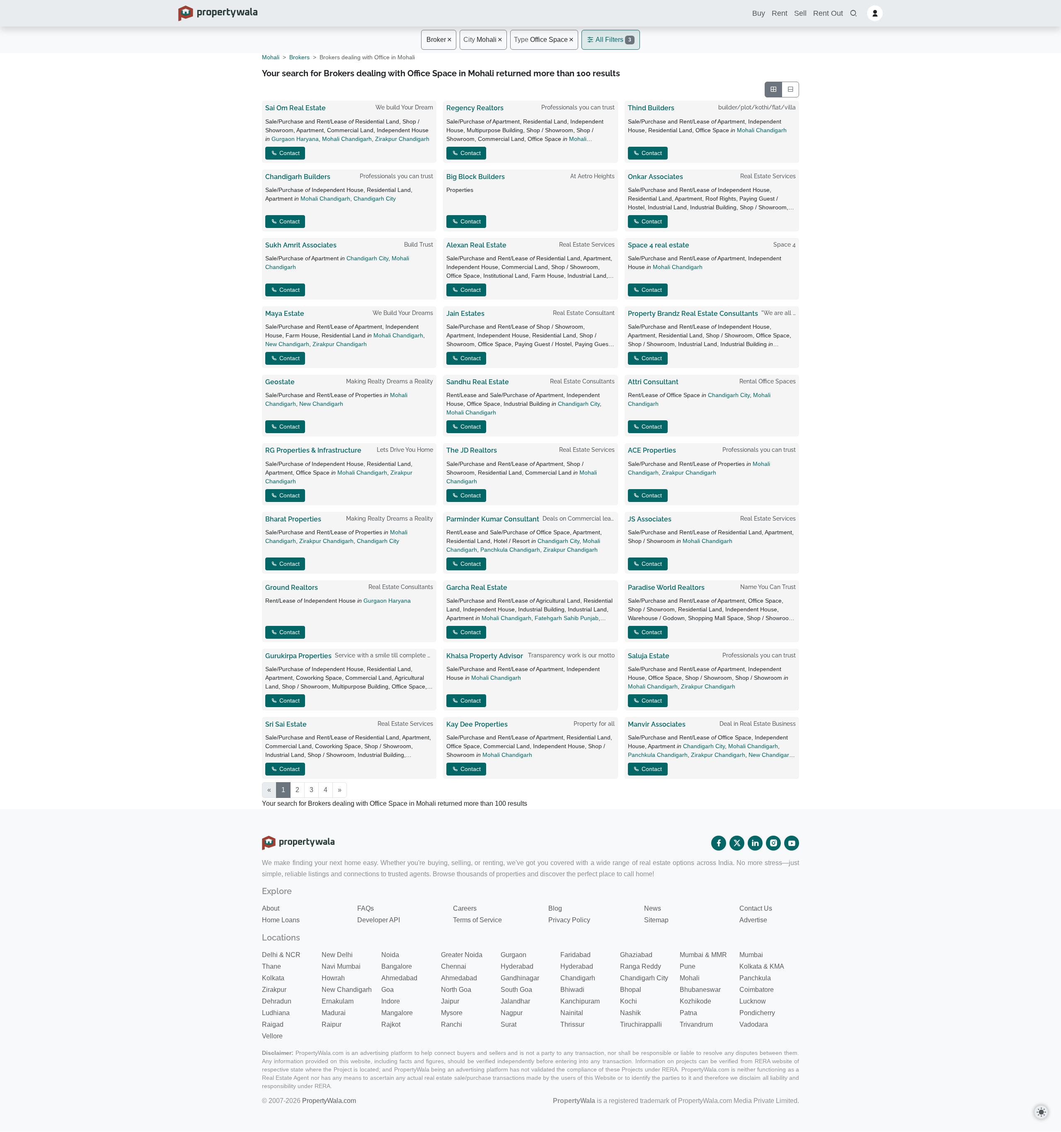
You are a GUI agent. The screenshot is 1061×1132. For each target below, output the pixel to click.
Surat (508, 1024)
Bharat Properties (293, 519)
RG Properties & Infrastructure (313, 450)
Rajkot (390, 1024)
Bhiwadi (572, 989)
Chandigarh (577, 978)
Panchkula (755, 978)
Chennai (453, 966)
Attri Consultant (653, 382)
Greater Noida (461, 954)
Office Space (541, 39)
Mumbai (751, 954)
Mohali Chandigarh (347, 139)
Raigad (272, 1024)
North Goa (456, 989)
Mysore (452, 1012)
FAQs (365, 908)
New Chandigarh (287, 344)
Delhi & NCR (281, 954)
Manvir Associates (657, 724)
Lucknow (752, 1001)
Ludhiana (276, 1012)
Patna (688, 1012)
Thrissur (572, 1024)
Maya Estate (284, 314)
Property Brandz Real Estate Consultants (693, 314)
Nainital (571, 1012)
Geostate (280, 382)
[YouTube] (791, 843)
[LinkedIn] (755, 843)
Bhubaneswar (700, 989)
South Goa (516, 989)
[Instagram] (773, 843)
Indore (390, 1001)
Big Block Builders (475, 177)
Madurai (334, 1012)
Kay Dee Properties (477, 724)
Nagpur (512, 1012)
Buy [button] (758, 13)
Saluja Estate (648, 656)
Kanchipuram (580, 1001)
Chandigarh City (375, 198)
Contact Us (755, 908)
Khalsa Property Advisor (484, 656)
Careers (465, 908)
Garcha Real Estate (476, 587)
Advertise (753, 920)
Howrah (333, 978)
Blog (555, 908)
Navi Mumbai (341, 966)
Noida (390, 954)
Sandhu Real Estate (477, 382)
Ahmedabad (399, 978)
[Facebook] (718, 843)
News (652, 908)
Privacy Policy (569, 920)
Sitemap (656, 920)
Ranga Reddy (640, 966)
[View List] (790, 89)
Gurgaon (513, 954)
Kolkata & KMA (761, 966)
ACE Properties (652, 450)
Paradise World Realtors (666, 587)
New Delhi (337, 954)
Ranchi (451, 1024)
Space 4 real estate (658, 245)
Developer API (378, 920)
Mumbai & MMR (703, 954)
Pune (687, 966)
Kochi (628, 1001)
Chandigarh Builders (297, 177)
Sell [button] (800, 13)
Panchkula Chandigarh (510, 549)
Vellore (272, 1036)
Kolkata (273, 978)
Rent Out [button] (828, 13)
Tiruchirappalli (641, 1024)
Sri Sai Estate (286, 724)
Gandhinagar (520, 978)
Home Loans (281, 920)
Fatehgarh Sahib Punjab (566, 618)
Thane (271, 966)
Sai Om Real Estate (295, 108)
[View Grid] (773, 89)
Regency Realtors (475, 108)
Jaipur (450, 1001)
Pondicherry (757, 1012)
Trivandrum (696, 1024)
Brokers (299, 57)
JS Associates (649, 519)
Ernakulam (338, 1001)
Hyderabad (517, 966)
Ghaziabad (636, 954)
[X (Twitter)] (736, 843)
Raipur (332, 1024)
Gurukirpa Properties (298, 656)
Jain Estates (465, 314)
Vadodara (753, 1024)
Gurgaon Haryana (295, 139)
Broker (436, 39)
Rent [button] (779, 13)
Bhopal (630, 989)
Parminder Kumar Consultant (492, 519)
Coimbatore (756, 989)
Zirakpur (274, 989)
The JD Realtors (471, 450)
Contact (289, 153)
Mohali (480, 39)
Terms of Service (477, 920)
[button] (853, 13)
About (270, 908)
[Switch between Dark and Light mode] (1041, 1112)
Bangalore (396, 966)
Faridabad (575, 954)
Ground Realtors (291, 587)
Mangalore (397, 1012)
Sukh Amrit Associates (301, 245)
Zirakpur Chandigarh (402, 139)
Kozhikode (695, 1001)
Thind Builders (651, 108)
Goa (387, 989)
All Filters (612, 39)
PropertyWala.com (329, 1100)
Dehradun (276, 1001)
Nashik (630, 1012)
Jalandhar (515, 1001)
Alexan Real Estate (476, 245)
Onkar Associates (655, 177)
